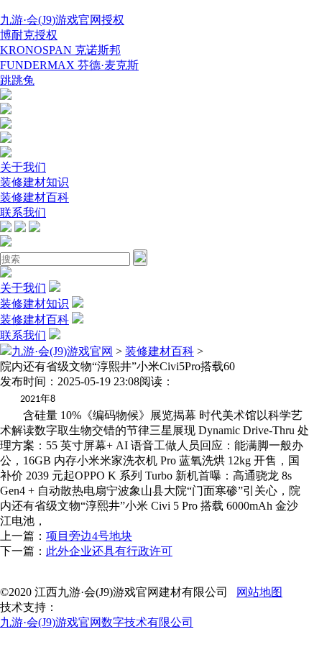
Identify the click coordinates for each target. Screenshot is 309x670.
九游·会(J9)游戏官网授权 (62, 20)
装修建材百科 (34, 197)
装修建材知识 (34, 182)
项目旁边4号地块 (89, 536)
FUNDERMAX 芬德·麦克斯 (69, 65)
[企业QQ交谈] (5, 96)
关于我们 (23, 167)
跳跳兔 (17, 80)
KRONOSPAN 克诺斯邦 (60, 50)
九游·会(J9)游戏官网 (62, 351)
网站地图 (259, 592)
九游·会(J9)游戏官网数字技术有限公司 (96, 622)
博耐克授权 (28, 35)
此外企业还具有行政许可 (109, 551)
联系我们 (23, 212)
